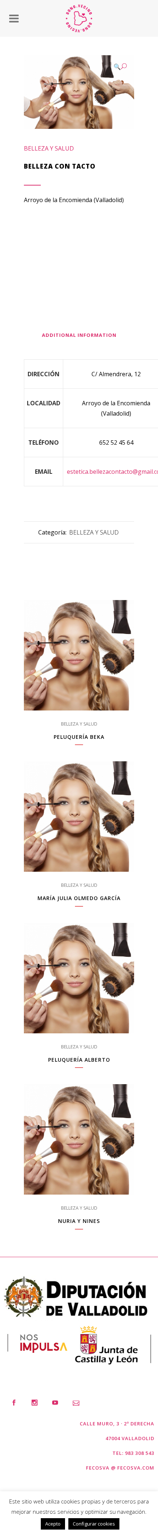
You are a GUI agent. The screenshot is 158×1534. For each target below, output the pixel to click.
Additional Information (79, 335)
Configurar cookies (94, 1523)
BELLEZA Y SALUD (49, 148)
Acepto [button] (53, 1523)
